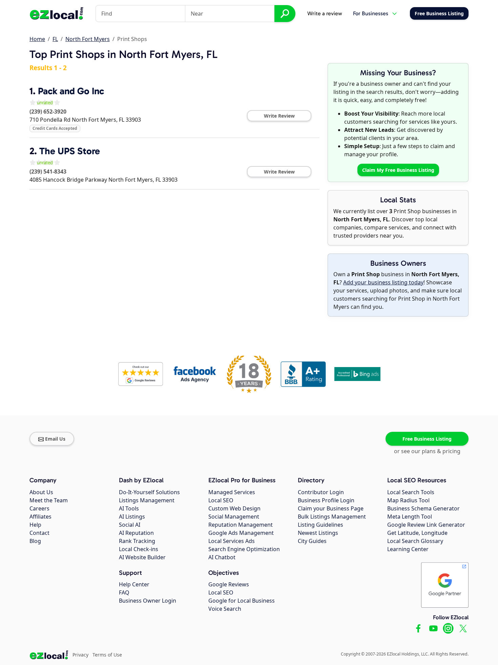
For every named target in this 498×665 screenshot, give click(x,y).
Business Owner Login (147, 600)
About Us (41, 492)
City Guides (312, 541)
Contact (39, 533)
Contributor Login (321, 492)
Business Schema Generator (423, 508)
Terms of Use (107, 654)
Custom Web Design (234, 508)
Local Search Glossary (415, 541)
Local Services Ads (231, 541)
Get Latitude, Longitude (417, 533)
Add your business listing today (383, 282)
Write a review (324, 13)
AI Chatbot (221, 557)
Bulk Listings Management (332, 516)
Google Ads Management (241, 533)
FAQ (124, 592)
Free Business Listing (427, 439)
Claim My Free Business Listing (398, 170)
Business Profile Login (326, 500)
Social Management (233, 516)
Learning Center (408, 549)
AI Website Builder (142, 557)
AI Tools (129, 508)
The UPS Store (69, 151)
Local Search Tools (410, 492)
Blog (35, 541)
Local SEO (220, 500)
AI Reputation (136, 533)
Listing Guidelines (320, 524)
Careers (39, 508)
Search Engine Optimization (244, 549)
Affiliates (40, 516)
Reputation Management (240, 524)
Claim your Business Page (331, 508)
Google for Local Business (241, 600)
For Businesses (370, 13)
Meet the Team (48, 500)
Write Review (279, 116)
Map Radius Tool (408, 500)
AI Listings (132, 516)
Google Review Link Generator (426, 524)
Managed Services (231, 492)
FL (55, 39)
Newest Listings (318, 533)
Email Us (55, 439)
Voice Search (224, 608)
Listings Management (146, 500)
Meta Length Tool (409, 516)
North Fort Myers (87, 39)
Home (37, 39)
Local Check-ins (138, 549)
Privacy (80, 654)
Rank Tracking (137, 541)
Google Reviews (228, 584)
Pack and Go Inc (71, 91)
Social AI (129, 524)
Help (35, 524)
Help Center (134, 584)
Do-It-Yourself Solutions (149, 492)
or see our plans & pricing (427, 451)
